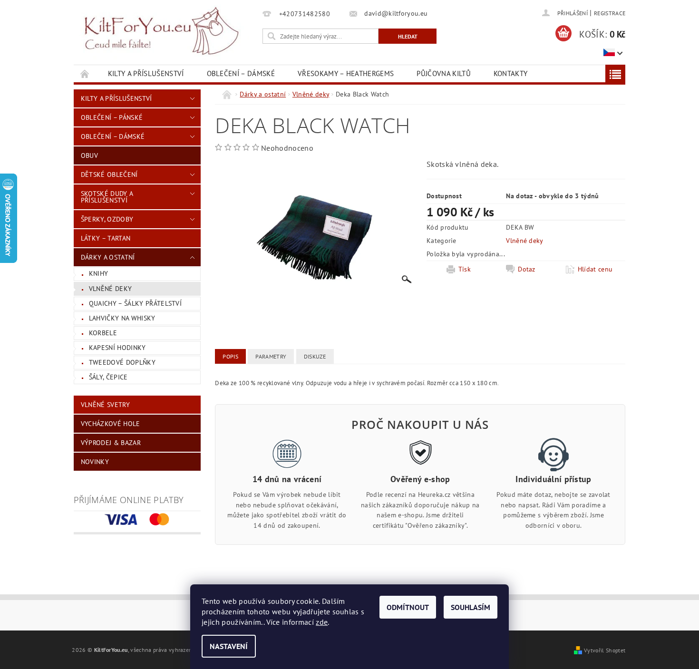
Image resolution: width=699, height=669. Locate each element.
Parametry (270, 356)
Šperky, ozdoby (107, 219)
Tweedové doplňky (122, 362)
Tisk (464, 269)
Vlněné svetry (105, 404)
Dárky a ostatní (108, 257)
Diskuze (315, 356)
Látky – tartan (105, 238)
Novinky (95, 461)
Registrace (609, 13)
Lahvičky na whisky (122, 318)
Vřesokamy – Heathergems (346, 73)
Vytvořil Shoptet (604, 650)
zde (322, 622)
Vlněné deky (110, 288)
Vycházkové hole (110, 423)
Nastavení (229, 646)
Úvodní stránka (85, 73)
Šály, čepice (108, 377)
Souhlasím (470, 607)
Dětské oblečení (109, 174)
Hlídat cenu (595, 269)
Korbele (103, 333)
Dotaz (526, 269)
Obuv (89, 155)
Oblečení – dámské (241, 73)
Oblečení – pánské (112, 117)
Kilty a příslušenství (146, 73)
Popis (230, 356)
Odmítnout (408, 607)
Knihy (98, 273)
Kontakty (511, 73)
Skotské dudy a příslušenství (107, 196)
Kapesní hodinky (117, 347)
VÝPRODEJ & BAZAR (111, 442)
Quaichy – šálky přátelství (135, 303)
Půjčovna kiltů (443, 73)
